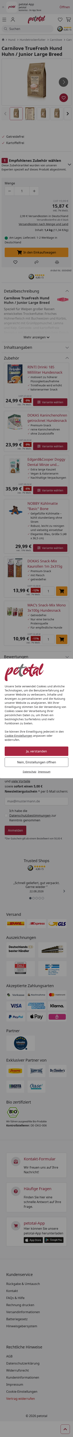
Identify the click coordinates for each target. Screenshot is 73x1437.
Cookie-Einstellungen (18, 736)
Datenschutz (29, 771)
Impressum (44, 771)
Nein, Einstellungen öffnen (36, 762)
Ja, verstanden (36, 751)
